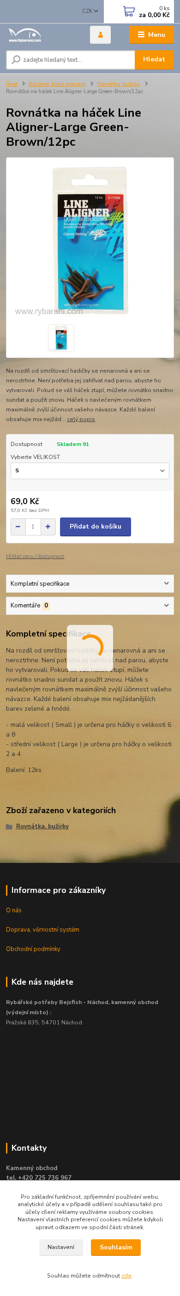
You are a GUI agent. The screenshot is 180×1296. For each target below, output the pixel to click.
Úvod (12, 84)
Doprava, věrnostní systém (42, 930)
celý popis (81, 419)
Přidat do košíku (95, 526)
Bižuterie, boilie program (57, 84)
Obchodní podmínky (33, 949)
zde (126, 1275)
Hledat (154, 59)
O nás (14, 910)
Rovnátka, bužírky (118, 84)
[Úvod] (41, 35)
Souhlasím (116, 1247)
